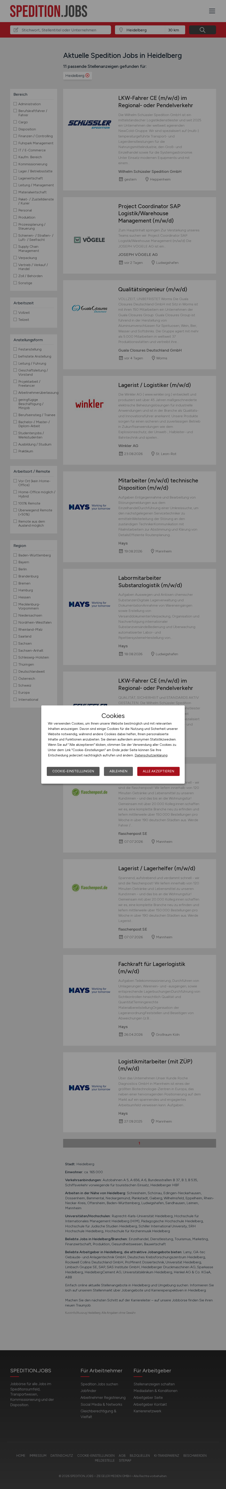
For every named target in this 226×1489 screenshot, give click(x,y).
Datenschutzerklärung (151, 755)
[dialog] (113, 744)
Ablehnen (118, 771)
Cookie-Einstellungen (73, 771)
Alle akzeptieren (158, 771)
